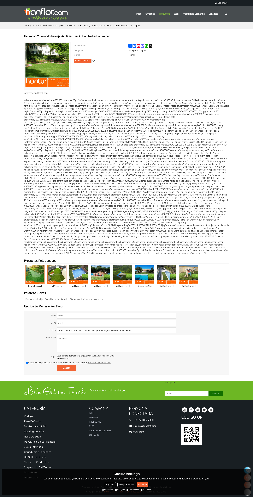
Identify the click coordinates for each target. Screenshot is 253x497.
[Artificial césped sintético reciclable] (188, 274)
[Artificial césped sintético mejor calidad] (122, 274)
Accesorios (64, 359)
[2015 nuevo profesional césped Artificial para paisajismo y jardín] (56, 274)
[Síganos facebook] (191, 409)
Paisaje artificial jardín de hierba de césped (46, 299)
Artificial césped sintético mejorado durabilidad (79, 286)
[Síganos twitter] (204, 409)
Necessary (108, 490)
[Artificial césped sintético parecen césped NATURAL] (166, 274)
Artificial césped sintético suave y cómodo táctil (101, 286)
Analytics (121, 490)
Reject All (110, 484)
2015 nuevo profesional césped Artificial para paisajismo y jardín (57, 286)
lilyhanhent (138, 431)
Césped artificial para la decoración (86, 299)
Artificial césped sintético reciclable (189, 286)
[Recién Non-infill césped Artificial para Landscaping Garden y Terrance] (35, 274)
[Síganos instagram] (210, 409)
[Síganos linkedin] (197, 409)
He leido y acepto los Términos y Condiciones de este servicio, (69, 362)
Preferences (134, 490)
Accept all (142, 484)
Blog (176, 13)
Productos (164, 13)
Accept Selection (126, 484)
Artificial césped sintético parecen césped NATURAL (167, 286)
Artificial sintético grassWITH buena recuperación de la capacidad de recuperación (145, 286)
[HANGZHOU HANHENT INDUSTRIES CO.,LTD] (46, 13)
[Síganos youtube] (184, 409)
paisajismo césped (68, 25)
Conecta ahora (82, 60)
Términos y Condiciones (99, 362)
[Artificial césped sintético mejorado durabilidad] (78, 274)
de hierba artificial (48, 25)
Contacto (213, 13)
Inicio (139, 13)
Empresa (150, 13)
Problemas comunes (194, 13)
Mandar (66, 368)
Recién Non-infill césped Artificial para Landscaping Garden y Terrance (35, 286)
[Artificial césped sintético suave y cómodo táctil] (100, 274)
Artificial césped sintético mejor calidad (122, 286)
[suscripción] (215, 393)
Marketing (147, 490)
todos (34, 25)
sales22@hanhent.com (144, 425)
